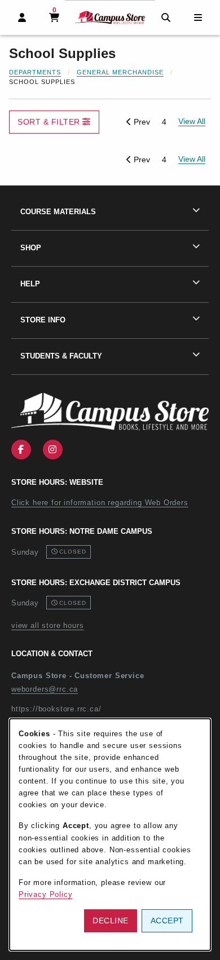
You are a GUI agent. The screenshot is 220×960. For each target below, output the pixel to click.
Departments (35, 72)
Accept (167, 920)
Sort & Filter (49, 121)
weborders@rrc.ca (44, 689)
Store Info (42, 320)
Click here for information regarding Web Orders (99, 502)
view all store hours (47, 625)
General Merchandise (120, 72)
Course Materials (58, 211)
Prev (140, 121)
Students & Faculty (61, 356)
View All (191, 158)
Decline (111, 920)
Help (30, 284)
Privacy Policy (46, 894)
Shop (30, 248)
